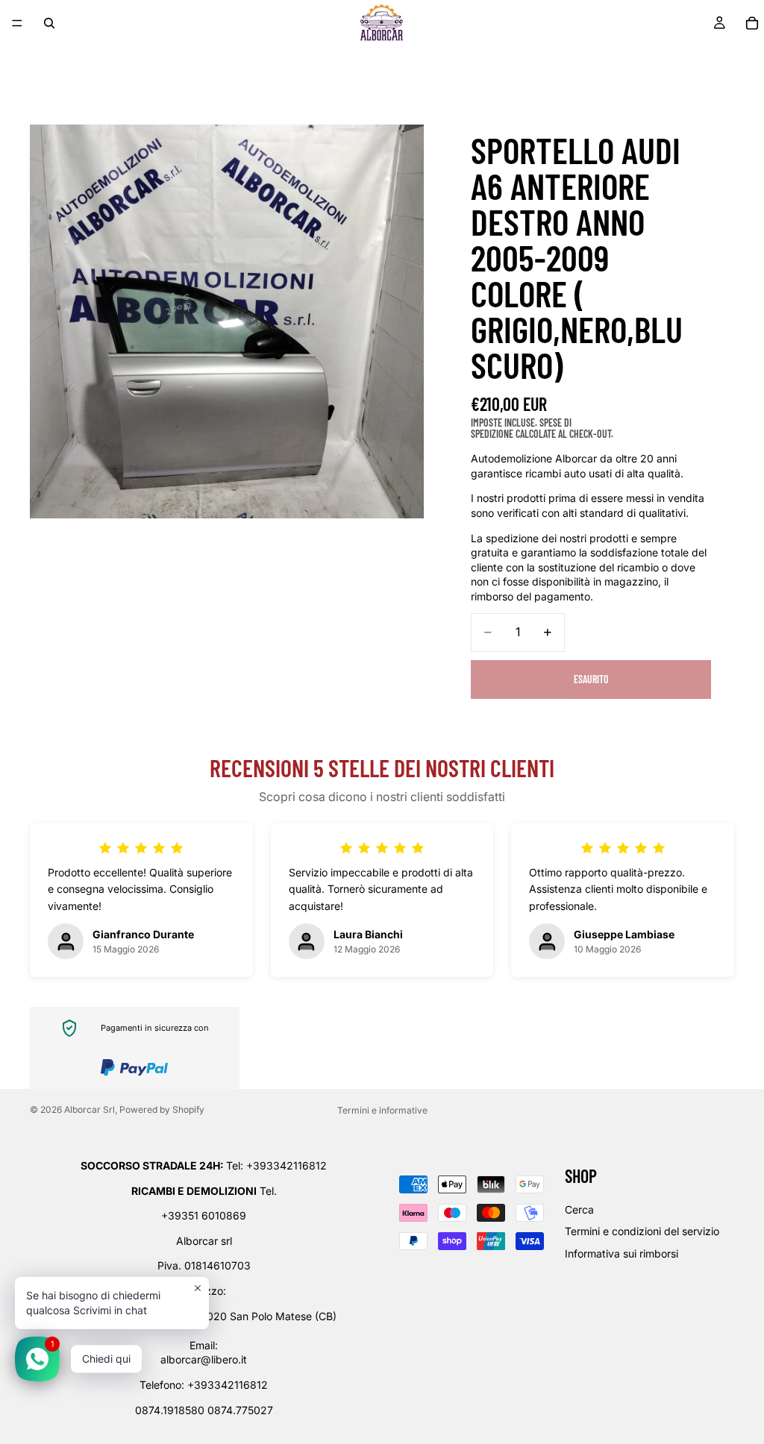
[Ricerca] (49, 23)
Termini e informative (382, 1110)
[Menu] (17, 23)
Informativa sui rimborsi (621, 1253)
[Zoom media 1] (227, 321)
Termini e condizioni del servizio (642, 1231)
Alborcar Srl (89, 1109)
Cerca (579, 1209)
